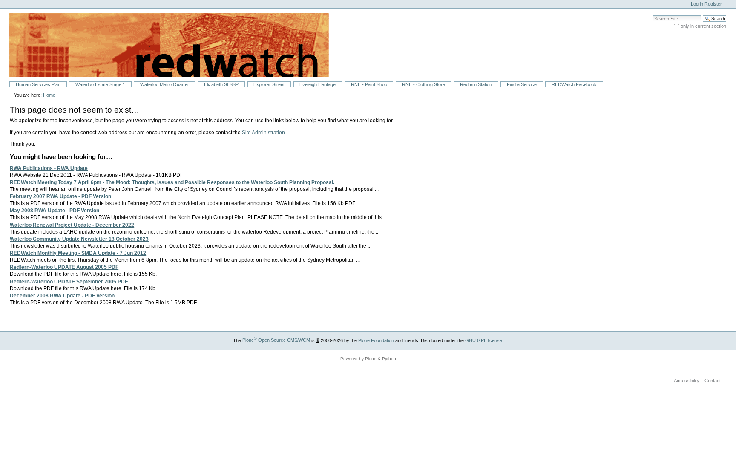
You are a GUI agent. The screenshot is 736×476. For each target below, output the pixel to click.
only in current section (703, 26)
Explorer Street (269, 84)
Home (49, 95)
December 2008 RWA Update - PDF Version (62, 296)
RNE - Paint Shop (369, 84)
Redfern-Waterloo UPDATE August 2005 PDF (64, 267)
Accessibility (686, 380)
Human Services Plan (38, 84)
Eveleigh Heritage (317, 84)
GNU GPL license (483, 340)
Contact (712, 380)
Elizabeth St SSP (221, 84)
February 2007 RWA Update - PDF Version (60, 196)
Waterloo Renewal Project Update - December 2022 (72, 225)
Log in (697, 3)
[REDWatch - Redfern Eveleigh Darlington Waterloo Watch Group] (164, 44)
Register (713, 3)
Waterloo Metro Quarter (164, 84)
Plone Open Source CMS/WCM (276, 340)
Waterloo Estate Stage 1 (100, 84)
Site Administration (263, 133)
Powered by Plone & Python (368, 358)
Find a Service (522, 84)
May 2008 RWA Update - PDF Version (54, 210)
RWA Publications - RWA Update (49, 168)
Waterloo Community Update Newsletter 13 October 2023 (79, 239)
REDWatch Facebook (574, 84)
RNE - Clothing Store (423, 84)
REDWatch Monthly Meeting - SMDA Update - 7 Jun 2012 (78, 253)
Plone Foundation (376, 340)
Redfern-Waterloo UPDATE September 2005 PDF (69, 282)
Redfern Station (476, 84)
